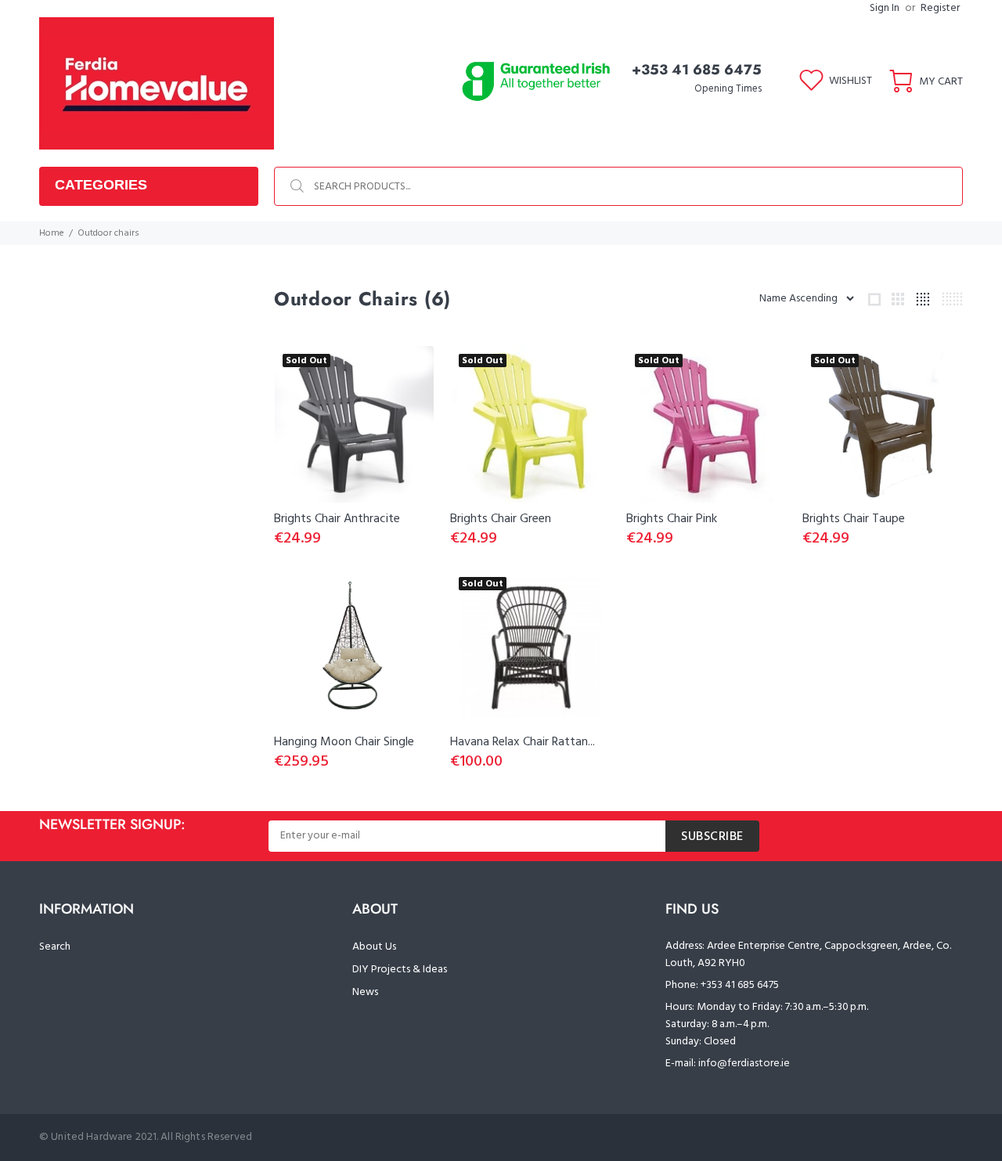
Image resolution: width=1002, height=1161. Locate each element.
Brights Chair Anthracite (337, 519)
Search (54, 947)
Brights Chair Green (500, 519)
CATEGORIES (101, 185)
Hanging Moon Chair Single (344, 742)
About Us (374, 947)
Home (51, 233)
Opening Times (728, 89)
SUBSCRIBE (712, 837)
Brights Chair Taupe (853, 519)
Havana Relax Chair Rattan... (522, 742)
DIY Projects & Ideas (399, 970)
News (365, 992)
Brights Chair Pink (671, 519)
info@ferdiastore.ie (744, 1064)
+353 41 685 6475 (697, 69)
